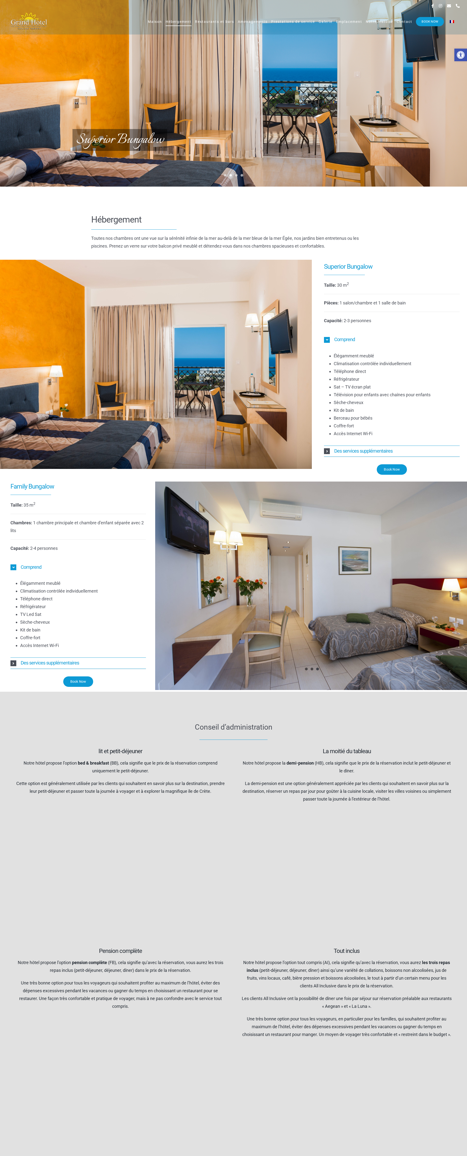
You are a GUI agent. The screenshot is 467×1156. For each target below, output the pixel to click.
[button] (460, 55)
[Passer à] (452, 22)
